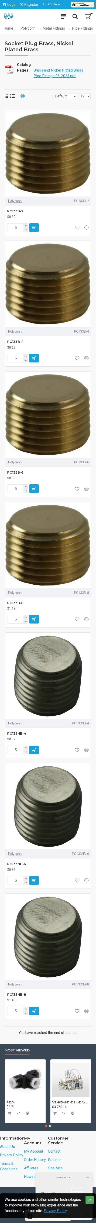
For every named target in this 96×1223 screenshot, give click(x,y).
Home (8, 28)
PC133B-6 (15, 472)
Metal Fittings (53, 28)
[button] (46, 1126)
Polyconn (27, 28)
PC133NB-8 (16, 994)
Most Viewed (17, 1050)
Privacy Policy (55, 1211)
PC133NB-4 (16, 733)
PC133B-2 (15, 211)
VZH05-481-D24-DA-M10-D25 (70, 1102)
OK (90, 1200)
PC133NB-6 (16, 864)
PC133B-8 (15, 603)
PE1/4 (11, 1102)
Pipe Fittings (82, 28)
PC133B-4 (15, 342)
